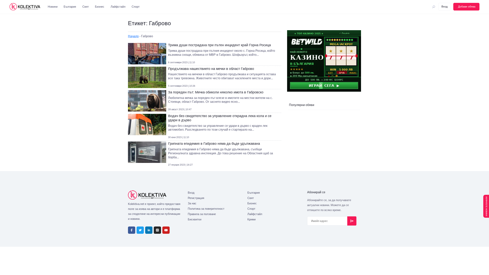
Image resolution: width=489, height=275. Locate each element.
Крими (251, 219)
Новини (52, 6)
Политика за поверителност (206, 208)
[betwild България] (324, 60)
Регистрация (196, 198)
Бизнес (99, 6)
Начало (133, 36)
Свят (85, 6)
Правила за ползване (202, 214)
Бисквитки (194, 219)
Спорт (136, 6)
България (70, 6)
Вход (191, 192)
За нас (192, 203)
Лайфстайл (118, 6)
